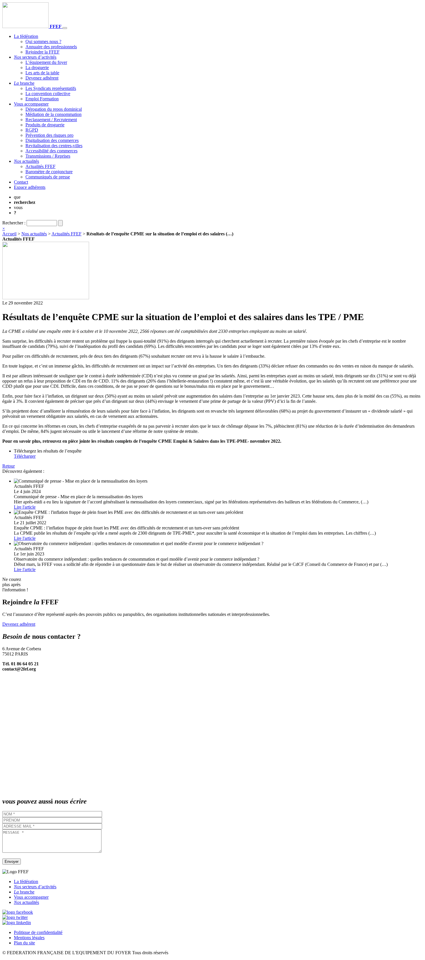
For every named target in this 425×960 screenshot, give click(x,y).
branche (24, 83)
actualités (26, 161)
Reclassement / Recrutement (51, 119)
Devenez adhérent (41, 77)
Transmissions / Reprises (47, 156)
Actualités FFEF (40, 166)
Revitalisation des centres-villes (53, 145)
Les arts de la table (42, 72)
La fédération (26, 36)
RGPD (31, 130)
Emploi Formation (42, 98)
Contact (21, 182)
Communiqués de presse (47, 176)
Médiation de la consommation (53, 114)
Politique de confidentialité (38, 932)
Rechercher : (13, 222)
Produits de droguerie (44, 124)
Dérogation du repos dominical (53, 109)
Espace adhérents (29, 187)
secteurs (35, 57)
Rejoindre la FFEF (42, 51)
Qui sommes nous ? (43, 41)
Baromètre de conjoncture (49, 171)
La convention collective (47, 93)
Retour (8, 466)
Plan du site (24, 942)
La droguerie (37, 67)
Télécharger (25, 456)
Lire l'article (25, 507)
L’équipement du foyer (46, 62)
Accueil (9, 233)
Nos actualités (34, 233)
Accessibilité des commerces (51, 150)
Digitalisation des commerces (52, 140)
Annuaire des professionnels (51, 46)
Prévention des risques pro (49, 135)
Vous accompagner (31, 103)
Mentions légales (29, 937)
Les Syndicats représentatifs (50, 88)
